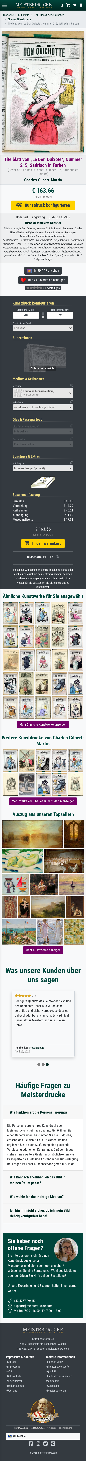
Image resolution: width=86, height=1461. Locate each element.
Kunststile (23, 15)
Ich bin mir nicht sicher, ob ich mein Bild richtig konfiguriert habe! (40, 1213)
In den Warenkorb (45, 543)
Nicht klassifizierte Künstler (49, 15)
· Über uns (11, 1390)
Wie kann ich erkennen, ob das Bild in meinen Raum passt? (37, 1180)
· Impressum (13, 1366)
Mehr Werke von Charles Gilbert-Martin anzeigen (43, 801)
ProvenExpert (36, 1048)
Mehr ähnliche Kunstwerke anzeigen (43, 724)
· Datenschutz (13, 1376)
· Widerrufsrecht (14, 1381)
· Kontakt (11, 1362)
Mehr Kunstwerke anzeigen (43, 950)
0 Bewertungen (51, 288)
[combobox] (43, 328)
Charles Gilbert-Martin (20, 19)
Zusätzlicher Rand (22, 323)
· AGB (9, 1371)
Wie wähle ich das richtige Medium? (37, 1196)
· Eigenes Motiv (54, 1362)
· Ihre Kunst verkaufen (58, 1366)
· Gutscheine (53, 1386)
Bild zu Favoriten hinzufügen (45, 280)
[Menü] (5, 5)
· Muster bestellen (56, 1390)
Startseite (8, 15)
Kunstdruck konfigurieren (46, 205)
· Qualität (51, 1371)
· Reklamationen (15, 1386)
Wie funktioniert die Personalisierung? (39, 1112)
